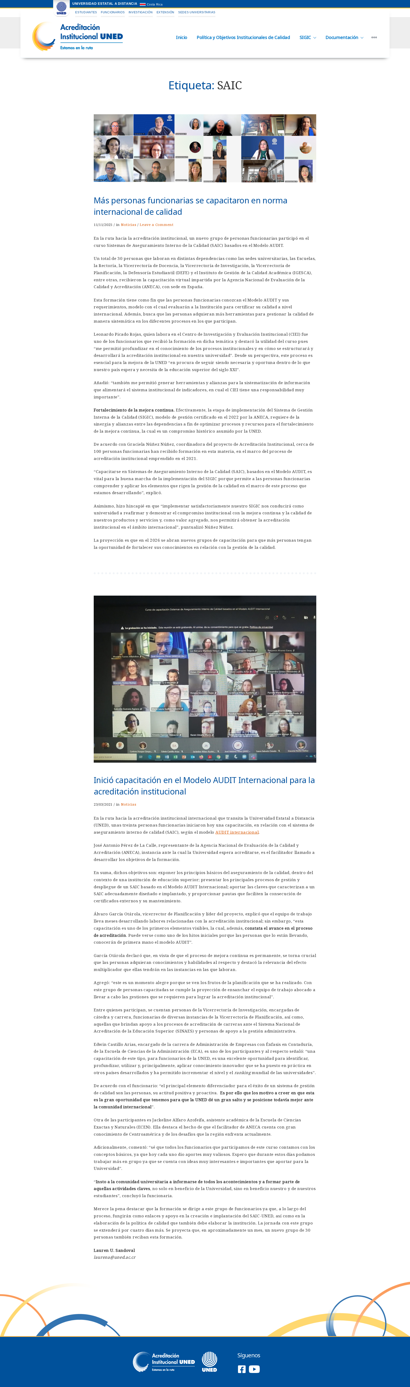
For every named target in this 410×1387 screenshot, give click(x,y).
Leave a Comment (157, 224)
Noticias (128, 224)
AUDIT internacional (237, 832)
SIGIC (305, 37)
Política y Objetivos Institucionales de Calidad (243, 37)
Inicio (181, 37)
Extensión (165, 12)
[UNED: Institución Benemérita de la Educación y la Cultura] (61, 15)
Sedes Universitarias (196, 12)
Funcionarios (113, 12)
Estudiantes (86, 12)
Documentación (342, 37)
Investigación (141, 12)
